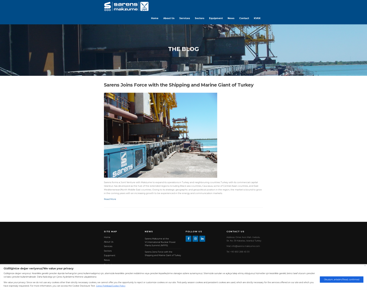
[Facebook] (188, 239)
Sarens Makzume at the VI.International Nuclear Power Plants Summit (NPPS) (160, 242)
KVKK (257, 18)
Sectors (199, 18)
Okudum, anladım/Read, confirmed (341, 279)
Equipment (216, 18)
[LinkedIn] (202, 239)
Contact (244, 18)
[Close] (365, 265)
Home (154, 18)
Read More (110, 199)
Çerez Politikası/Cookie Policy (110, 286)
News (231, 18)
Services (184, 18)
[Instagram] (195, 239)
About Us (168, 18)
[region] (183, 277)
